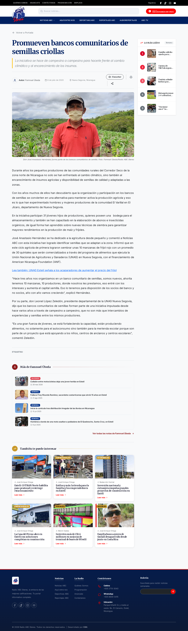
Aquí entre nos (67, 20)
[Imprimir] (131, 77)
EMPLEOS (78, 3)
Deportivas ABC (87, 20)
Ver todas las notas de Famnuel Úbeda (112, 433)
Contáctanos (79, 598)
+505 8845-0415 (111, 597)
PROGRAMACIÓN (65, 3)
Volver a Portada (24, 32)
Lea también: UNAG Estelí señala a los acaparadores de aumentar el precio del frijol (64, 270)
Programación (80, 590)
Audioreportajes (128, 20)
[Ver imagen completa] (73, 124)
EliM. (85, 627)
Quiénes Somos (81, 586)
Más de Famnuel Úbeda (35, 367)
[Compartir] (112, 83)
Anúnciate (78, 594)
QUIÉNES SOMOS (20, 3)
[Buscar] (41, 11)
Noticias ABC (46, 20)
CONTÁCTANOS (48, 3)
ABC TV (144, 20)
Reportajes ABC (107, 20)
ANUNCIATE (35, 3)
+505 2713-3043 (111, 588)
